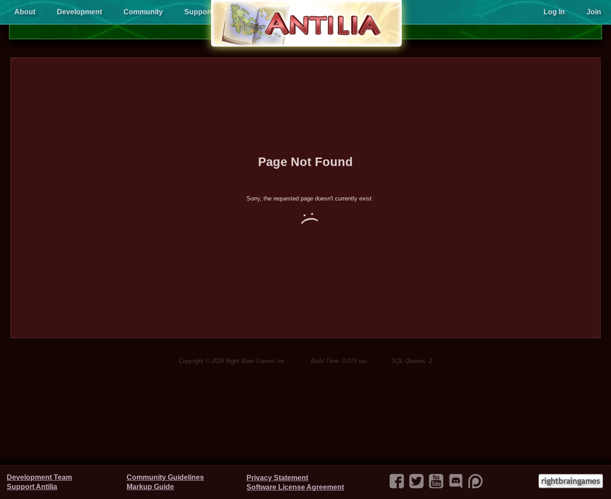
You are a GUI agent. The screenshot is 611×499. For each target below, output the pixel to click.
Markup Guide (150, 486)
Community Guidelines (165, 477)
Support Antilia (32, 486)
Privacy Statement (277, 478)
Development (79, 12)
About (24, 12)
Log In (554, 12)
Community (143, 12)
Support (198, 12)
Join (593, 12)
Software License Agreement (295, 487)
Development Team (39, 477)
